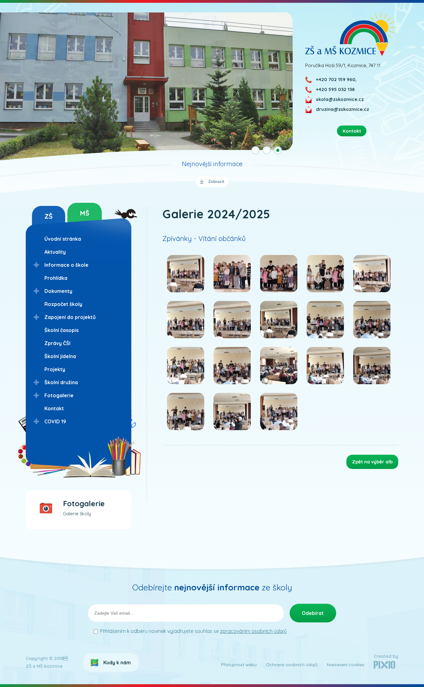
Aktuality (55, 252)
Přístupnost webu (239, 664)
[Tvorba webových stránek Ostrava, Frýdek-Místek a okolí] (384, 667)
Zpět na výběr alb (372, 462)
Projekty (54, 369)
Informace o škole (66, 265)
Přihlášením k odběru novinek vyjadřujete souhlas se (193, 631)
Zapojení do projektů (70, 317)
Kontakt (54, 408)
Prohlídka (55, 278)
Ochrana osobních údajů (292, 664)
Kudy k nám (117, 662)
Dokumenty (58, 291)
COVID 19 (55, 421)
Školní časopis (61, 330)
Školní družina (61, 382)
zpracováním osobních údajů (253, 631)
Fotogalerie (59, 395)
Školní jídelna (60, 356)
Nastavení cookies (345, 664)
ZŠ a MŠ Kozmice (350, 34)
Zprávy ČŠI (57, 343)
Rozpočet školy (63, 304)
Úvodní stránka (62, 239)
